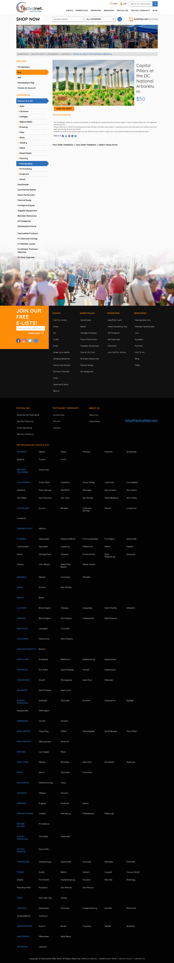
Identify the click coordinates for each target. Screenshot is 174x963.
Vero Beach (44, 564)
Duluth (42, 680)
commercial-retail (27, 189)
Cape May (43, 731)
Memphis (109, 861)
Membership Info (143, 320)
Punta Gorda (89, 554)
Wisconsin (23, 936)
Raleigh (130, 700)
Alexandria (44, 908)
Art (54, 333)
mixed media (25, 153)
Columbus (87, 772)
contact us (140, 959)
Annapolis (43, 659)
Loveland (21, 518)
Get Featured (114, 339)
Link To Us (139, 352)
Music (55, 326)
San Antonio (66, 887)
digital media (25, 122)
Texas (20, 872)
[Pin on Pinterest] (69, 136)
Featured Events (60, 384)
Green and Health (61, 352)
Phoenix (86, 451)
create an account (27, 88)
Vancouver (44, 469)
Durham (86, 700)
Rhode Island (21, 824)
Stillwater (109, 680)
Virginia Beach (23, 916)
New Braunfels (24, 887)
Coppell (108, 872)
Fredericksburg (68, 879)
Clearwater (44, 539)
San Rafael (88, 498)
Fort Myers (110, 539)
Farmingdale (89, 731)
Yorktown (43, 916)
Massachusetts (25, 649)
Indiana (21, 618)
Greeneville (66, 861)
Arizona (22, 451)
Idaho (20, 597)
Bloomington (45, 608)
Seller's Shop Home (108, 144)
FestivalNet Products (28, 233)
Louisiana (23, 638)
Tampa (20, 564)
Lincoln (42, 721)
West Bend (66, 936)
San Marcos (88, 887)
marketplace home (27, 226)
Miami (107, 546)
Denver (108, 508)
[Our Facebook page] (18, 341)
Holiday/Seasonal (61, 358)
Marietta (86, 577)
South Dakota (21, 850)
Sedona (20, 459)
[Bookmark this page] (36, 341)
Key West (43, 546)
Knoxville (87, 861)
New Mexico (24, 741)
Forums (56, 421)
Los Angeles (132, 482)
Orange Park (45, 554)
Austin (41, 872)
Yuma (63, 459)
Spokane (130, 926)
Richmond (131, 908)
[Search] (155, 3)
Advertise (112, 346)
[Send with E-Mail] (76, 136)
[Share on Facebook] (63, 136)
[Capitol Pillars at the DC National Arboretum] (93, 82)
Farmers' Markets (61, 371)
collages (23, 116)
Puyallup (87, 926)
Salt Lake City (45, 898)
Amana (42, 587)
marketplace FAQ (26, 82)
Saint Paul (87, 680)
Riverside (87, 490)
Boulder (64, 508)
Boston (42, 649)
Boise (41, 597)
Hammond (44, 638)
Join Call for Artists (117, 352)
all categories (24, 221)
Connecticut (24, 528)
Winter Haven (89, 564)
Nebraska (22, 721)
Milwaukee (44, 936)
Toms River (131, 731)
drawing (23, 127)
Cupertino (65, 482)
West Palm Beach (66, 565)
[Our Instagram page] (24, 341)
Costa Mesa (44, 482)
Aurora (42, 508)
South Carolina (22, 837)
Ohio (20, 772)
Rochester (109, 762)
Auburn (42, 926)
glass (22, 137)
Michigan (22, 669)
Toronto (64, 793)
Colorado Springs (87, 509)
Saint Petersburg (110, 555)
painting (23, 158)
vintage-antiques (26, 205)
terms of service (89, 959)
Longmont (131, 508)
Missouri (22, 690)
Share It (57, 135)
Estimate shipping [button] (61, 114)
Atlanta (42, 577)
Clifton (64, 731)
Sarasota (130, 554)
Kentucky (22, 628)
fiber (21, 132)
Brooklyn (65, 762)
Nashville (130, 861)
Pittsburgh (109, 813)
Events (57, 313)
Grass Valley (89, 482)
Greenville (65, 836)
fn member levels (26, 244)
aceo (21, 106)
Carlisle (42, 813)
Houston (87, 879)
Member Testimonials (145, 326)
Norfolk (108, 908)
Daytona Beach (68, 539)
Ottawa (42, 793)
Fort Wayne (66, 618)
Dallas (20, 879)
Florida (21, 539)
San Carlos (131, 490)
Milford (42, 528)
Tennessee (23, 861)
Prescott (108, 451)
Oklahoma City (46, 782)
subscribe (34, 333)
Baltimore (65, 659)
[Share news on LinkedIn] (72, 136)
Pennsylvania (25, 813)
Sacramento (110, 490)
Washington (24, 926)
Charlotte (65, 700)
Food (55, 346)
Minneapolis (66, 680)
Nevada (21, 752)
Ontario (22, 793)
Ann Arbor (43, 669)
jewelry (23, 142)
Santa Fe (65, 741)
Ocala (20, 554)
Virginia (21, 908)
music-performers (26, 195)
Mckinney (130, 879)
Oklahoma (23, 782)
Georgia (21, 577)
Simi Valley (131, 498)
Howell (86, 669)
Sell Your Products (25, 434)
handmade (23, 184)
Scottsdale (131, 451)
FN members (24, 67)
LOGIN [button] (114, 4)
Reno (63, 752)
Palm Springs (45, 490)
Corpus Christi (132, 872)
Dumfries (65, 908)
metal (22, 148)
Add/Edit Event (115, 320)
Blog (155, 10)
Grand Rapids (67, 669)
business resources (27, 216)
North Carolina (22, 701)
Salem (86, 803)
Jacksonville (23, 546)
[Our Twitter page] (30, 341)
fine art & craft (25, 101)
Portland (65, 803)
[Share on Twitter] (66, 136)
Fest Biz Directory (25, 421)
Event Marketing (24, 428)
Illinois (21, 608)
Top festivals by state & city (32, 445)
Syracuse (130, 762)
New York (23, 762)
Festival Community (140, 10)
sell (19, 77)
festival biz (122, 10)
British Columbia (22, 470)
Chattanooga (45, 861)
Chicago (64, 608)
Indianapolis (88, 618)
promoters (96, 10)
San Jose (65, 498)
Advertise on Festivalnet (28, 415)
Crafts (56, 339)
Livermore (109, 482)
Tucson (42, 459)
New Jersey (24, 731)
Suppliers (139, 339)
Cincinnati (65, 772)
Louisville (65, 628)
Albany (42, 762)
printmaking (25, 169)
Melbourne (88, 546)
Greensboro (110, 700)
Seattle (108, 926)
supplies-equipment (27, 210)
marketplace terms (107, 959)
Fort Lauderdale (90, 539)
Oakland (21, 490)
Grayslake (87, 608)
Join (137, 333)
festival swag (24, 200)
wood (22, 179)
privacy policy (125, 959)
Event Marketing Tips (117, 326)
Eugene (42, 803)
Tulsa (63, 782)
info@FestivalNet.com (141, 420)
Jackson (43, 946)
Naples (129, 546)
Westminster (110, 659)
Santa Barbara (111, 498)
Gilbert (42, 451)
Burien (64, 926)
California (23, 482)
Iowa (20, 587)
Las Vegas (44, 752)
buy (19, 72)
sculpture (24, 174)
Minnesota (23, 680)
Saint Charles (111, 608)
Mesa (63, 451)
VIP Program (114, 333)
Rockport (43, 887)
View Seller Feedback (86, 144)
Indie (55, 378)
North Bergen (111, 731)
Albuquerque (45, 741)
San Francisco (45, 498)
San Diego (22, 498)
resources (109, 10)
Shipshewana (111, 618)
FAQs (137, 365)
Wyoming (22, 946)
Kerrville (108, 879)
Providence (44, 823)
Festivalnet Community (66, 408)
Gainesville (131, 539)
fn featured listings (28, 238)
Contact (57, 428)
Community (58, 415)
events (69, 10)
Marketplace (82, 10)
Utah (20, 898)
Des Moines (66, 587)
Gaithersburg (89, 659)
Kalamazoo (110, 669)
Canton (86, 872)
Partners (139, 346)
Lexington (43, 628)
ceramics (24, 111)
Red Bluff (65, 490)
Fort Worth (44, 879)
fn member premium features (28, 250)
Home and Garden (62, 365)
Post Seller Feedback (63, 144)
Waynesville (22, 710)
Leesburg (65, 546)
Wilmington (44, 710)
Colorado (23, 508)
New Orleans (67, 638)
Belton (64, 872)
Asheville (43, 700)
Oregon (21, 803)
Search (56, 391)
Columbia (43, 836)
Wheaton (130, 608)
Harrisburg (66, 813)
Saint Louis (66, 690)
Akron (41, 772)
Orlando (65, 554)
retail (83, 326)
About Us (94, 408)
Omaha (64, 721)
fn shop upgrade (26, 257)
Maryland (23, 659)
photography (25, 163)
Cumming (65, 577)
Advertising (95, 421)
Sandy (64, 898)
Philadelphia (88, 813)
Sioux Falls (44, 849)
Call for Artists (60, 320)
